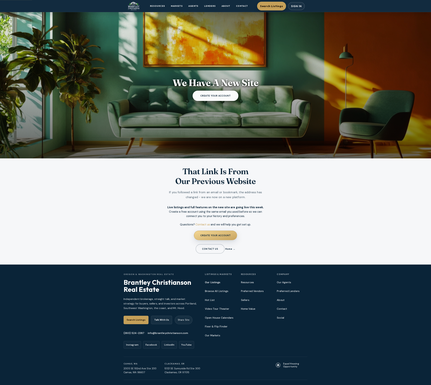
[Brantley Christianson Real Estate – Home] (133, 6)
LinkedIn (169, 344)
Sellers (245, 300)
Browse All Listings (216, 291)
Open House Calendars (219, 317)
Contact (242, 6)
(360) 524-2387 (134, 333)
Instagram (132, 344)
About (226, 6)
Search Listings (271, 6)
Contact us (202, 224)
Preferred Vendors (252, 291)
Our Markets (212, 335)
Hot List (210, 300)
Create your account (215, 95)
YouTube (186, 344)
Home (228, 249)
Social (280, 317)
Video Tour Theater (217, 309)
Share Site (183, 319)
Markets (177, 6)
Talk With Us (161, 319)
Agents (193, 6)
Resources (157, 6)
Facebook (151, 344)
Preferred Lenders (288, 291)
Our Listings (212, 282)
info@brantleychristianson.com (168, 333)
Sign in (296, 6)
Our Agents (284, 282)
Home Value (248, 309)
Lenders (210, 6)
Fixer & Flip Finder (216, 326)
